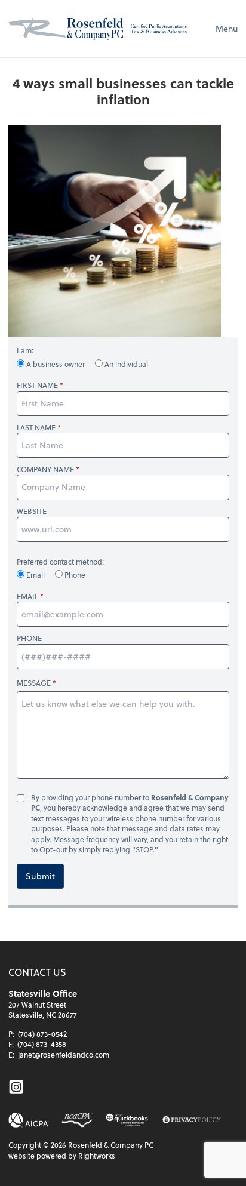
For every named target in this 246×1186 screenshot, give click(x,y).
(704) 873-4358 (41, 1044)
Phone (74, 574)
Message (34, 682)
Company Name (45, 469)
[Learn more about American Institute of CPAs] (28, 1120)
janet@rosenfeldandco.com (63, 1054)
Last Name (36, 428)
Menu (227, 28)
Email (35, 574)
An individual (125, 364)
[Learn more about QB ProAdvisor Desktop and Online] (127, 1120)
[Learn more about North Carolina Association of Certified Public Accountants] (77, 1120)
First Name (37, 385)
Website (32, 511)
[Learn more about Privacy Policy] (191, 1120)
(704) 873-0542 (42, 1033)
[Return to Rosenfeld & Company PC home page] (97, 28)
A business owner (55, 364)
